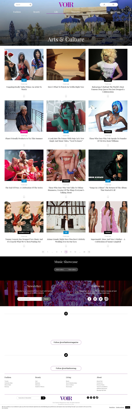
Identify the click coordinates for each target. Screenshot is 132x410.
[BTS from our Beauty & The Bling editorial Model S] (20, 327)
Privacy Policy (100, 385)
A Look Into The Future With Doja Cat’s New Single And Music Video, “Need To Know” (66, 139)
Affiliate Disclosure (102, 388)
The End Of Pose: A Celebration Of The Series (24, 187)
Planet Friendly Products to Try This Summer (24, 138)
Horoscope (69, 386)
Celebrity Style (24, 232)
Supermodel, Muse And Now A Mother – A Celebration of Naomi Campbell (108, 240)
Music (67, 381)
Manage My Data (101, 390)
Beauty (36, 11)
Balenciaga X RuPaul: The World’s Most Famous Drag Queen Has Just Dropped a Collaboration (108, 89)
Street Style (8, 385)
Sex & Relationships (71, 383)
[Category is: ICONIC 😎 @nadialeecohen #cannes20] (50, 327)
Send (46, 299)
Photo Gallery (60, 269)
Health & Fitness (39, 386)
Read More (112, 407)
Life (56, 11)
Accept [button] (127, 407)
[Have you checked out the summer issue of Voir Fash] (81, 327)
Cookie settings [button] (120, 407)
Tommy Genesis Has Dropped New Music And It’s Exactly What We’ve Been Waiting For (24, 240)
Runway (7, 386)
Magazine (75, 11)
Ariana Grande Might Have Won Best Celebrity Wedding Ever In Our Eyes (66, 240)
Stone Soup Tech (69, 404)
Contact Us (100, 383)
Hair (36, 381)
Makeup (37, 383)
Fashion (17, 11)
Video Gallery (72, 269)
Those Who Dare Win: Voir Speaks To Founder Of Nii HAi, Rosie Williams (108, 139)
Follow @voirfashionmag (66, 368)
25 (84, 252)
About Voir (115, 11)
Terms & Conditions (102, 386)
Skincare (37, 385)
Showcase (95, 11)
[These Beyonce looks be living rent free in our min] (112, 327)
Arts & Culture (70, 385)
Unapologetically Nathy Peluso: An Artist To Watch (24, 88)
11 (70, 252)
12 (75, 252)
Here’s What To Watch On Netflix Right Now (66, 87)
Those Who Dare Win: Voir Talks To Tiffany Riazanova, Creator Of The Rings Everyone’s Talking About (66, 190)
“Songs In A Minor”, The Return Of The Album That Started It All (108, 188)
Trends (6, 381)
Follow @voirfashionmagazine (66, 342)
